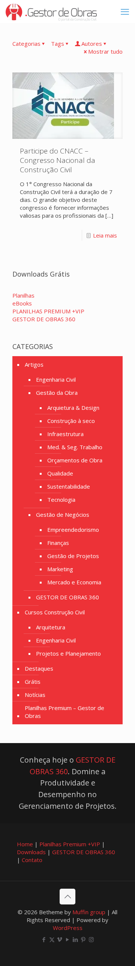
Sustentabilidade (68, 486)
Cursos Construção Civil (55, 612)
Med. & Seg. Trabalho (74, 447)
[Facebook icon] (44, 939)
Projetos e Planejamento (68, 653)
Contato (32, 860)
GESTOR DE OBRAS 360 (67, 597)
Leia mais (105, 235)
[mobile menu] (124, 11)
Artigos (34, 364)
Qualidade (60, 473)
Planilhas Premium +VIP (69, 844)
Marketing (60, 569)
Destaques (39, 668)
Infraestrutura (65, 434)
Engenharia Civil (56, 379)
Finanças (58, 542)
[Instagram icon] (91, 939)
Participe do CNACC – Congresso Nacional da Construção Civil (57, 160)
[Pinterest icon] (83, 939)
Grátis (32, 681)
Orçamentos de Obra (74, 460)
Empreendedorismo (73, 529)
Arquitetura (50, 627)
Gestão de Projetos (73, 556)
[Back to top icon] (67, 896)
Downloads (31, 852)
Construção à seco (71, 420)
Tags (57, 43)
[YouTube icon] (67, 939)
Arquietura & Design (73, 407)
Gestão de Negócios (62, 514)
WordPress (67, 927)
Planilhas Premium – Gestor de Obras (64, 711)
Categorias (26, 43)
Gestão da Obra (57, 392)
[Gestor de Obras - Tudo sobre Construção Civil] (51, 11)
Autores (91, 43)
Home (25, 844)
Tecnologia (61, 499)
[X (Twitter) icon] (52, 939)
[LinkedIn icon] (75, 939)
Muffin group (88, 912)
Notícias (35, 694)
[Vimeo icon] (60, 939)
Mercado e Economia (74, 582)
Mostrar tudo (105, 51)
